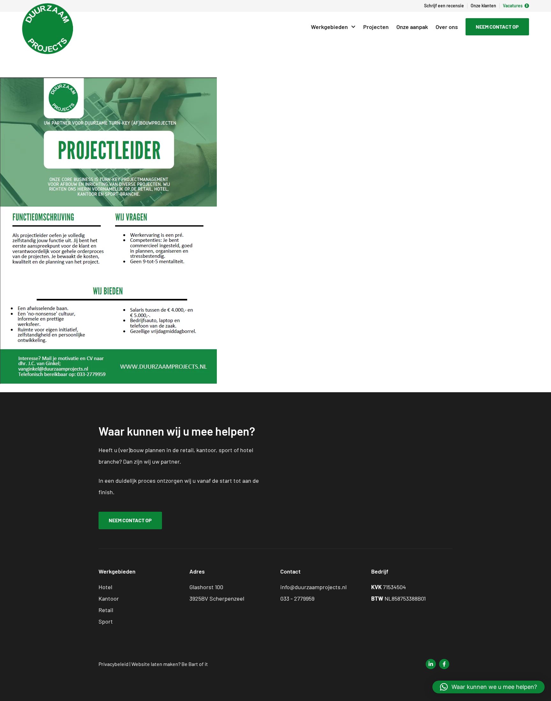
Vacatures (513, 5)
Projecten (376, 26)
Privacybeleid (114, 664)
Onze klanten (483, 5)
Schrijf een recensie (444, 5)
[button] (488, 687)
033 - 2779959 (297, 598)
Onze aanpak (412, 26)
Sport (106, 621)
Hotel (105, 586)
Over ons (447, 26)
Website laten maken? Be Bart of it (169, 664)
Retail (106, 609)
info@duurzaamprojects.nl (313, 586)
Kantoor (109, 598)
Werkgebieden (329, 26)
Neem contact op (497, 27)
